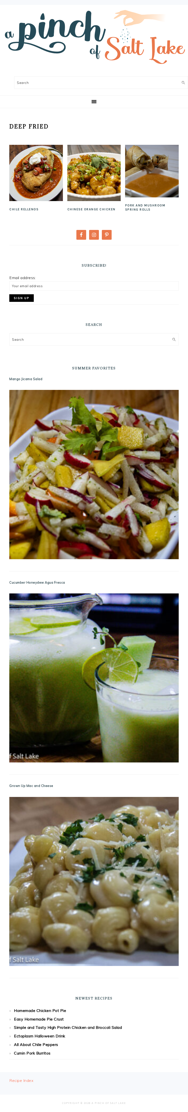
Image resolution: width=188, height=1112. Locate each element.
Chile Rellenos (23, 209)
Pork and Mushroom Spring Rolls (145, 207)
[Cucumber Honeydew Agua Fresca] (93, 677)
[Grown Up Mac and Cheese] (93, 881)
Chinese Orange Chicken (91, 209)
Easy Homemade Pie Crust (39, 1019)
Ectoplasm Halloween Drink (39, 1035)
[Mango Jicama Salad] (93, 474)
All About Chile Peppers (36, 1044)
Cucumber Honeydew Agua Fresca (37, 582)
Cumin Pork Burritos (32, 1053)
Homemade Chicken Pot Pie (40, 1010)
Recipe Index (21, 1080)
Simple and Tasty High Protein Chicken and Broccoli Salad (68, 1027)
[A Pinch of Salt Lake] (94, 66)
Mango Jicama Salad (25, 379)
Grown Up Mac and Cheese (31, 786)
